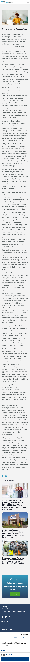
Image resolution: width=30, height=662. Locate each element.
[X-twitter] (9, 617)
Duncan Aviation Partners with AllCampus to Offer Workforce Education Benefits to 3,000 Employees (14, 560)
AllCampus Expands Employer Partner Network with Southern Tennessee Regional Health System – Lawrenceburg (13, 533)
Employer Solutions (6, 629)
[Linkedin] (2, 617)
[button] (28, 2)
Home (3, 624)
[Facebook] (6, 617)
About (3, 626)
